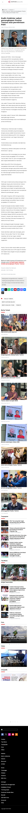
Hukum (11, 9)
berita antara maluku (8, 301)
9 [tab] (22, 668)
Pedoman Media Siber (7, 792)
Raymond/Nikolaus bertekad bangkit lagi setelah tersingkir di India (17, 554)
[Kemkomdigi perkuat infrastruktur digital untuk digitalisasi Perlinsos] (4, 607)
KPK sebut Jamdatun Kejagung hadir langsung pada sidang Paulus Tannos (12, 354)
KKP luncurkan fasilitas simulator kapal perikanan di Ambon (13, 662)
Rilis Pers (3, 778)
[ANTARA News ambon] (15, 1)
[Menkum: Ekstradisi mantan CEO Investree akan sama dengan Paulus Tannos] (14, 455)
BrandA (3, 795)
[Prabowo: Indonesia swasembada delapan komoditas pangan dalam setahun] (4, 615)
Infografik (4, 670)
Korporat (3, 800)
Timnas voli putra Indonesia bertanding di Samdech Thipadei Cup (17, 529)
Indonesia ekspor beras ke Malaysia (13, 716)
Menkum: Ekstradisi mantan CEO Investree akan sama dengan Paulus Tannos (14, 464)
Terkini (3, 739)
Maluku (3, 753)
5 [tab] (18, 644)
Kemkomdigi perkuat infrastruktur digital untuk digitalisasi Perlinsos (16, 607)
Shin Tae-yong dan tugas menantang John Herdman (17, 521)
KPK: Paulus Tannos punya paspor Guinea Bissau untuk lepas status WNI (13, 441)
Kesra (2, 767)
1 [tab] (9, 644)
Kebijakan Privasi (6, 787)
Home (5, 9)
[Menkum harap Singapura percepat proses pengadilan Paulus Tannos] (14, 478)
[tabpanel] (14, 634)
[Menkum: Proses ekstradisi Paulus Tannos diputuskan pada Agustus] (14, 322)
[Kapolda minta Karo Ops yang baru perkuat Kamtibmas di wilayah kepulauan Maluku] (4, 537)
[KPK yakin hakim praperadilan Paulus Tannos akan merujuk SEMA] (14, 391)
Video (3, 646)
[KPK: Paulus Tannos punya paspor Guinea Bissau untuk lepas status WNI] (14, 432)
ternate (18, 305)
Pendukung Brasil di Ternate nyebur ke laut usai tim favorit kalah (14, 638)
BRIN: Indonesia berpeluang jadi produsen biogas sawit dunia (14, 581)
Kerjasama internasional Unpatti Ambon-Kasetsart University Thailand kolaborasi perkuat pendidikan (16, 598)
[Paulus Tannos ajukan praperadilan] (11, 412)
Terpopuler (4, 516)
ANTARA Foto (5, 797)
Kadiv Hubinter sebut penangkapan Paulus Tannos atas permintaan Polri (14, 12)
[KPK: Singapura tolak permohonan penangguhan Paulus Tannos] (14, 501)
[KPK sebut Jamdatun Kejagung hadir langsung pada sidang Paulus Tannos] (14, 345)
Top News (4, 560)
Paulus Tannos (8, 298)
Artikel (3, 764)
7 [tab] (17, 668)
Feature (3, 775)
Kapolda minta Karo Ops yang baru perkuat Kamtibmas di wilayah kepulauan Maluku (17, 537)
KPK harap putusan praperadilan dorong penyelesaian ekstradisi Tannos (13, 376)
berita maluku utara (8, 305)
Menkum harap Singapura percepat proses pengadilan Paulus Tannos (11, 487)
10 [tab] (24, 668)
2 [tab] (12, 644)
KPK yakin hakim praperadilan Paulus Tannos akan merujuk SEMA (12, 399)
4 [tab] (16, 644)
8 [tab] (19, 668)
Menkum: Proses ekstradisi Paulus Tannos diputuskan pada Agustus (14, 331)
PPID (2, 802)
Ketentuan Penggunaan (8, 784)
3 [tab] (14, 644)
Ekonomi (3, 761)
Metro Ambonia (5, 756)
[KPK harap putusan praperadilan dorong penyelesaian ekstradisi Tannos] (14, 368)
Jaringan (3, 782)
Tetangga (4, 770)
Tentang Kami (5, 789)
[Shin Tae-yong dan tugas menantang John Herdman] (4, 523)
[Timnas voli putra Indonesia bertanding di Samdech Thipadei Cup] (4, 530)
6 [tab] (15, 668)
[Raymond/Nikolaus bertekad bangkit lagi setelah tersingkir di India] (4, 554)
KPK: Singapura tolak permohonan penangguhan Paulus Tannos (11, 510)
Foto (2, 622)
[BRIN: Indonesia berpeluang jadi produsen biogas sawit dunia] (14, 573)
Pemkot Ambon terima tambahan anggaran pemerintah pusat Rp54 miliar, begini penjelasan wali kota (17, 545)
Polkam (3, 773)
